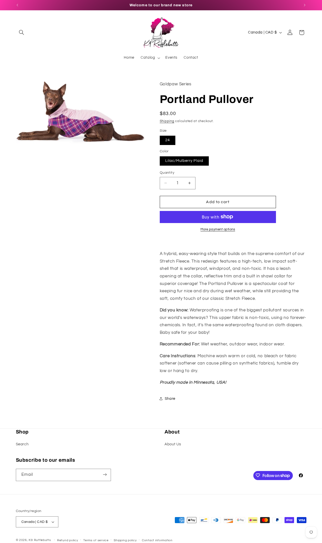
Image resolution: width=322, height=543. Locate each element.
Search (22, 444)
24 (167, 140)
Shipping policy (125, 540)
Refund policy (67, 540)
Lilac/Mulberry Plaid (184, 160)
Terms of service (96, 540)
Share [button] (170, 399)
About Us (173, 444)
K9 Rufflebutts (40, 540)
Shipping (167, 121)
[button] (21, 32)
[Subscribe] (104, 474)
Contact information (157, 540)
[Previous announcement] (17, 5)
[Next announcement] (304, 5)
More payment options (217, 229)
